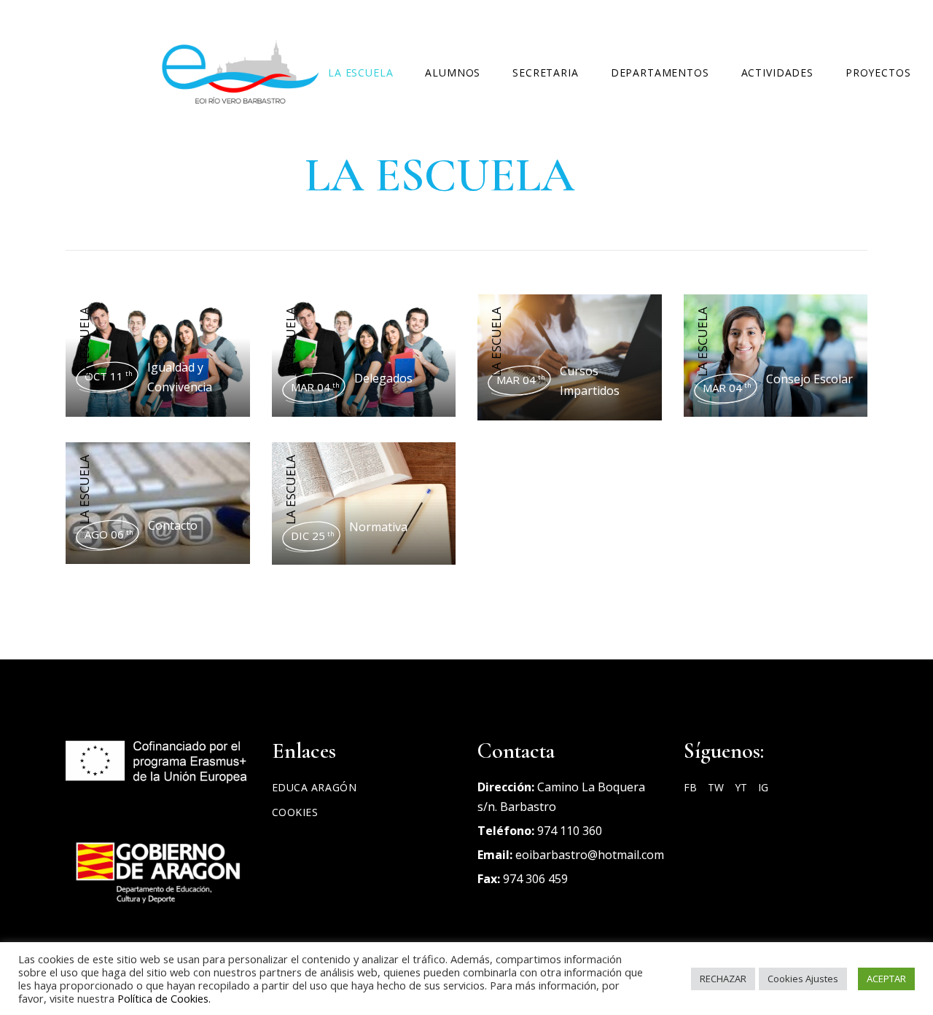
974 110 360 (569, 831)
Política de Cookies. (164, 998)
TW (716, 787)
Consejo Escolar (809, 379)
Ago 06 (109, 534)
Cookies (295, 812)
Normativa (378, 527)
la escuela (84, 342)
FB (690, 787)
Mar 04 (315, 387)
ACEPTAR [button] (886, 978)
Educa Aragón (314, 787)
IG (763, 787)
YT (741, 787)
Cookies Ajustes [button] (803, 978)
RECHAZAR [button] (723, 978)
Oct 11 (109, 376)
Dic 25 (313, 535)
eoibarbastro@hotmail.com (589, 855)
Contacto (173, 525)
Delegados (383, 378)
